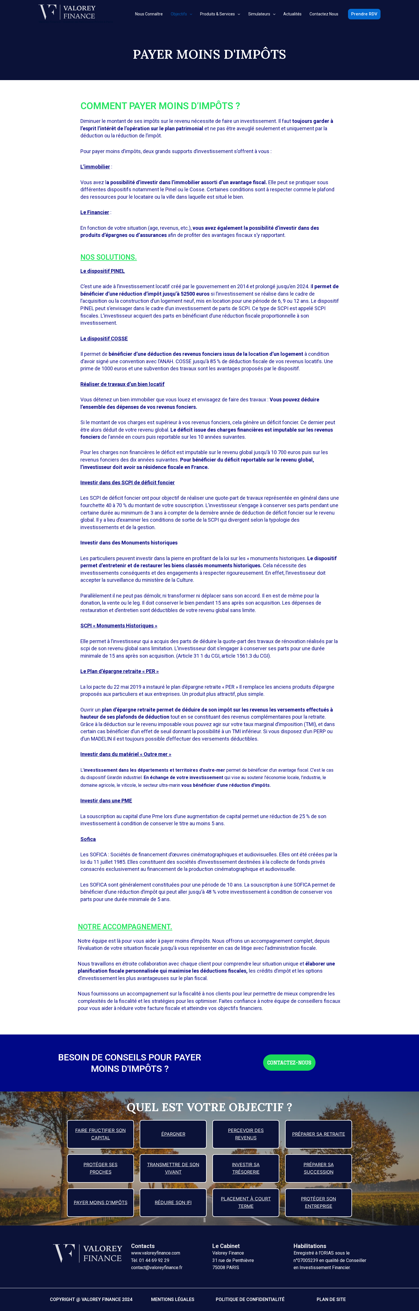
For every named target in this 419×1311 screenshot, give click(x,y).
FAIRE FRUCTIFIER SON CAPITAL (100, 1134)
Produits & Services (217, 14)
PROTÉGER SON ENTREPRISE (318, 1202)
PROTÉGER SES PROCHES (100, 1168)
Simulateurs (259, 14)
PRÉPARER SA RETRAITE (318, 1134)
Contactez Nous (324, 14)
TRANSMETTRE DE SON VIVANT (173, 1168)
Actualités (292, 14)
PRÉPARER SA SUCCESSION (319, 1168)
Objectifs (179, 14)
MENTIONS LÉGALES (172, 1299)
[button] (289, 1062)
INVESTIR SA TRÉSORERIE (246, 1168)
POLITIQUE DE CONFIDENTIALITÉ (250, 1299)
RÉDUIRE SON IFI (173, 1202)
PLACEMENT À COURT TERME (246, 1202)
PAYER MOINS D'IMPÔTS (100, 1202)
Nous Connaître (149, 14)
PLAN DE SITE (331, 1299)
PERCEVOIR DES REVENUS (246, 1134)
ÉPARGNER (173, 1134)
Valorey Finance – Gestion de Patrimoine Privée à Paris (75, 21)
